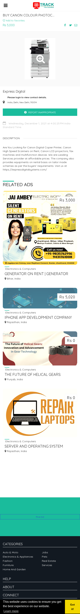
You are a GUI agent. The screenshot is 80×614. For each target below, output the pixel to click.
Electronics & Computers (20, 268)
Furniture (8, 565)
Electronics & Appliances (18, 556)
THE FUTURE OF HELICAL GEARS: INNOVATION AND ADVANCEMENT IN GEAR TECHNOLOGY (37, 374)
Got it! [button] (72, 606)
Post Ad (40, 516)
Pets (44, 556)
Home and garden (14, 569)
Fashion (7, 561)
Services (47, 565)
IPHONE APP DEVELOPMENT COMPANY (38, 317)
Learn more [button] (11, 611)
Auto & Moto (10, 552)
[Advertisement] (40, 508)
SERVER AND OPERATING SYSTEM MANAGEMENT (34, 446)
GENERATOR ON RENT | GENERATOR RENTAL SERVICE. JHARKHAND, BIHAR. (38, 274)
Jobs (45, 552)
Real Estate (49, 561)
